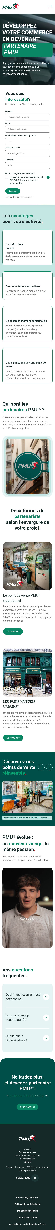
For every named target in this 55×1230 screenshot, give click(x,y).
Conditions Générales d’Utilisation (27, 628)
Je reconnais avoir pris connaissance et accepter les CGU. (28, 635)
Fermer (27, 644)
